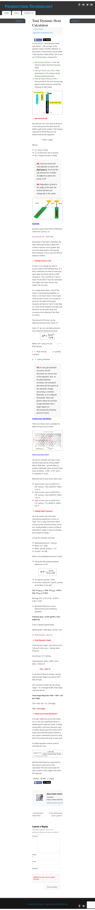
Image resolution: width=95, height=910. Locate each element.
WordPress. (64, 904)
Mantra (55, 904)
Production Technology (29, 6)
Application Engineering (41, 33)
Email (33, 863)
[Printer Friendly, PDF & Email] (43, 778)
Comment (33, 837)
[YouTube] (83, 5)
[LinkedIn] (91, 5)
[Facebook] (79, 5)
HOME (6, 13)
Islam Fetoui (39, 29)
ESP (51, 33)
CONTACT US (28, 13)
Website (33, 868)
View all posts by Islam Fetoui (59, 803)
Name (33, 856)
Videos (16, 13)
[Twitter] (87, 5)
